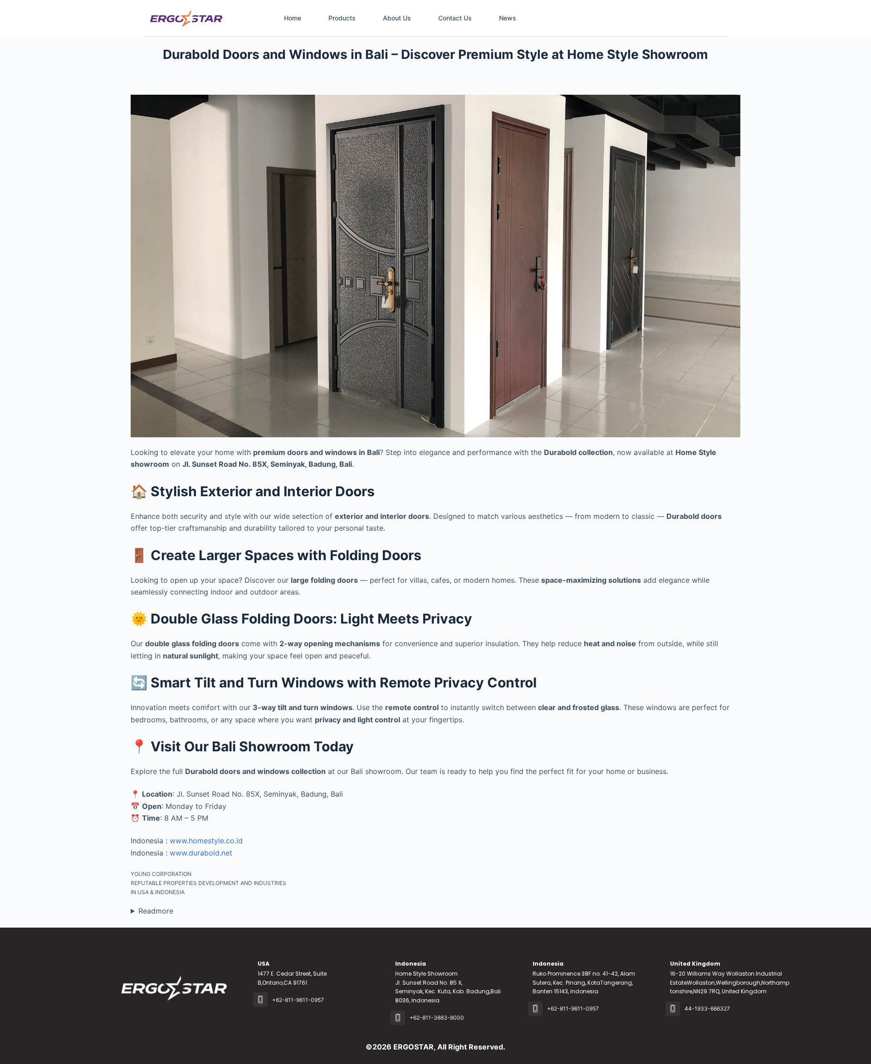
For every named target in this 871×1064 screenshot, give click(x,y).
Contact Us (455, 18)
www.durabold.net (201, 852)
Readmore (155, 910)
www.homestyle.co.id (206, 840)
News (507, 18)
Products (342, 18)
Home (292, 18)
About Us (397, 18)
